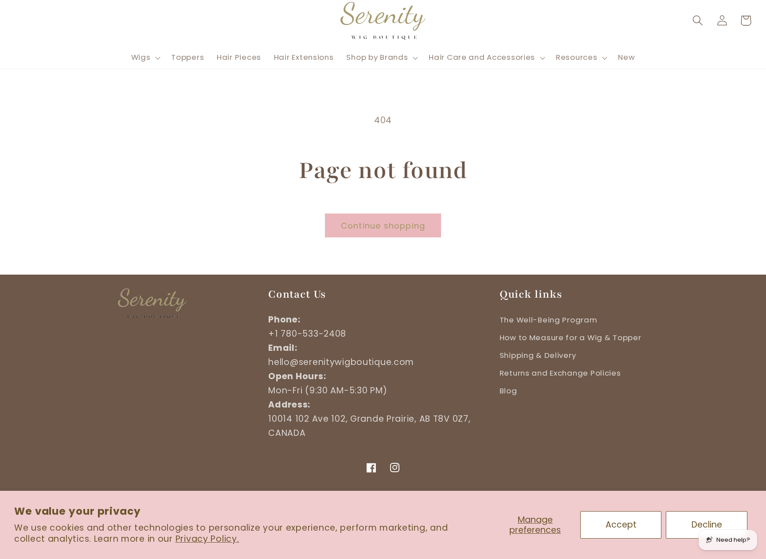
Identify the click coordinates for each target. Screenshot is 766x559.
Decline (707, 525)
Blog (508, 390)
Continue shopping (383, 225)
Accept (621, 525)
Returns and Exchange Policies (560, 373)
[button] (697, 20)
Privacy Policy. (207, 539)
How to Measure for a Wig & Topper (570, 337)
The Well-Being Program (549, 319)
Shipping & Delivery (538, 355)
